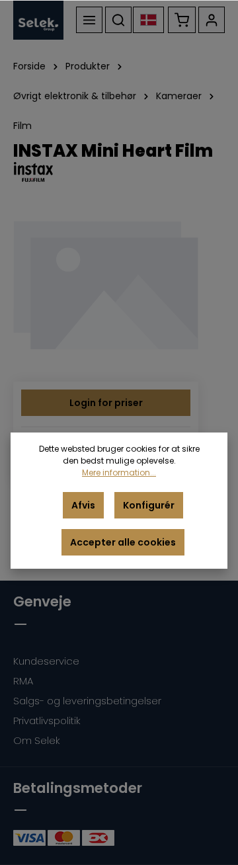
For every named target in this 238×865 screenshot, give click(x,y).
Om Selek (36, 740)
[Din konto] (211, 20)
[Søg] (118, 20)
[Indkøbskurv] (182, 20)
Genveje (42, 601)
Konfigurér (149, 505)
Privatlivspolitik (47, 720)
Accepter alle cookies (123, 542)
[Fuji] (119, 172)
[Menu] (89, 20)
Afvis (83, 505)
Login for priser (106, 402)
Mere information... (119, 472)
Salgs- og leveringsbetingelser (87, 701)
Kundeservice (46, 661)
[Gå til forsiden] (38, 20)
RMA (23, 681)
